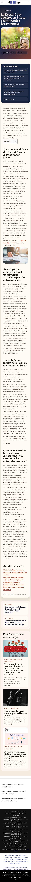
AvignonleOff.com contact (18, 812)
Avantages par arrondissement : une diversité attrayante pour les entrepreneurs (14, 78)
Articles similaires (9, 99)
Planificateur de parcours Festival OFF (15, 817)
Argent (8, 10)
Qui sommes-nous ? (10, 814)
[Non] (29, 876)
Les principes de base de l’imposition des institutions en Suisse (15, 71)
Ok (15, 879)
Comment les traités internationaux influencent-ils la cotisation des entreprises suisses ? (14, 92)
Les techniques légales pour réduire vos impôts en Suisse (15, 85)
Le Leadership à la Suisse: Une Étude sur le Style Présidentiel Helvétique (13, 587)
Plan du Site (15, 815)
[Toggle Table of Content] (14, 141)
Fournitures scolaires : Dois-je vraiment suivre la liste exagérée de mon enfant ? (15, 755)
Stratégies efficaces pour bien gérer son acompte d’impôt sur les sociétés (15, 572)
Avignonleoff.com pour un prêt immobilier (15, 847)
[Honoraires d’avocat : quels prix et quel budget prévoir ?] (15, 697)
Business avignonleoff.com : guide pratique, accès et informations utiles (15, 844)
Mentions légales (21, 814)
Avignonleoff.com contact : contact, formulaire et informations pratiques (15, 840)
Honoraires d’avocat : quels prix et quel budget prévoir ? (15, 713)
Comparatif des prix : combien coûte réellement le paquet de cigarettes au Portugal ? (13, 580)
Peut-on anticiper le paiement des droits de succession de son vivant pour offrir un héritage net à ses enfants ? (14, 669)
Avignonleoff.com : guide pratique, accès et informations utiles (16, 820)
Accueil (8, 812)
